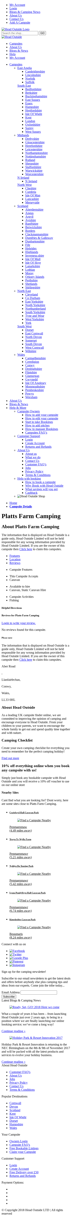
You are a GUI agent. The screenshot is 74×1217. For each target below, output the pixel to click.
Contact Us (16, 19)
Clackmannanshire (36, 234)
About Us (15, 15)
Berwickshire (33, 227)
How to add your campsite (41, 414)
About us (31, 453)
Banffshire (31, 223)
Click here (25, 549)
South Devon (33, 344)
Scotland (22, 206)
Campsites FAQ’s (36, 432)
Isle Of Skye (33, 262)
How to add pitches (37, 425)
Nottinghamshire (35, 156)
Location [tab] (15, 559)
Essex (29, 103)
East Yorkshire (34, 301)
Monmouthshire (35, 386)
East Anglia (24, 68)
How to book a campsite (40, 482)
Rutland (30, 160)
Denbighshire (33, 368)
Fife (27, 245)
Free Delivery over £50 (23, 1172)
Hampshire (32, 107)
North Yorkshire (35, 305)
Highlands (31, 252)
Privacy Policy (34, 471)
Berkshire (31, 92)
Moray (29, 273)
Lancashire (32, 199)
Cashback (31, 492)
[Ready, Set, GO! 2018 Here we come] (37, 1007)
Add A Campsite (19, 22)
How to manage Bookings (41, 429)
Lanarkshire (32, 266)
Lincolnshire (33, 75)
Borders (30, 230)
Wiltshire (30, 351)
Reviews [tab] (14, 563)
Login (13, 8)
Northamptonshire (36, 153)
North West (24, 184)
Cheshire (30, 188)
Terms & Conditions (38, 475)
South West (24, 326)
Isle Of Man (32, 195)
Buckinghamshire (36, 96)
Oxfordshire (32, 124)
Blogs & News (18, 50)
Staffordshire (33, 167)
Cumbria (30, 191)
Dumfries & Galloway (39, 238)
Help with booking (29, 478)
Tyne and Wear (34, 315)
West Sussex (33, 131)
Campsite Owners (28, 411)
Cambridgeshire (35, 71)
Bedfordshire (33, 89)
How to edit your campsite (41, 418)
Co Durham (32, 298)
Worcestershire (34, 174)
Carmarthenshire (35, 358)
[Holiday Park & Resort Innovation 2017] (37, 1038)
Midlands (23, 135)
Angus (29, 213)
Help (12, 54)
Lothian (30, 269)
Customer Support (28, 436)
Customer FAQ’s (35, 464)
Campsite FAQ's (19, 1144)
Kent (28, 117)
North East (24, 291)
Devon (13, 1106)
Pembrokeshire (34, 390)
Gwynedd (31, 379)
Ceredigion (32, 361)
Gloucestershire (35, 142)
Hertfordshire (33, 110)
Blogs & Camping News (24, 12)
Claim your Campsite (22, 1151)
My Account (17, 4)
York (28, 322)
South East (24, 85)
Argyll (29, 216)
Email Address (11, 992)
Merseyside (32, 202)
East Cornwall (34, 333)
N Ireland (23, 177)
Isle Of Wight (33, 114)
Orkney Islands (34, 276)
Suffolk (30, 82)
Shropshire (32, 163)
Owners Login (18, 1141)
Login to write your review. (19, 623)
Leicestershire (33, 149)
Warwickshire (33, 170)
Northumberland (35, 308)
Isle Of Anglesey (35, 383)
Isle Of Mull (32, 259)
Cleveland (31, 294)
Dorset (29, 330)
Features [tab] (14, 555)
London (30, 121)
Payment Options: (13, 1182)
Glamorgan (32, 376)
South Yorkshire (35, 312)
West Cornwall (34, 347)
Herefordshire (33, 145)
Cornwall (15, 1103)
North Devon (33, 337)
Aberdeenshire (34, 209)
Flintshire (31, 372)
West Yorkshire (34, 319)
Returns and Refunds (38, 446)
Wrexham (31, 397)
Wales (21, 354)
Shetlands (31, 284)
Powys (29, 393)
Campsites (15, 43)
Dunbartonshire (35, 241)
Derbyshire (32, 138)
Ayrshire (30, 220)
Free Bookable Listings (23, 1148)
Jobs (28, 468)
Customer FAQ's (19, 1072)
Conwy (30, 365)
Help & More (17, 407)
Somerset (31, 340)
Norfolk (30, 78)
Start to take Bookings (39, 422)
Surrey (29, 128)
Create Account (35, 443)
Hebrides (31, 248)
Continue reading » (13, 1031)
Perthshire (31, 280)
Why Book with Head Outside (44, 485)
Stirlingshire (32, 287)
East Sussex (32, 99)
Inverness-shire (34, 255)
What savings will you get (41, 489)
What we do (32, 457)
